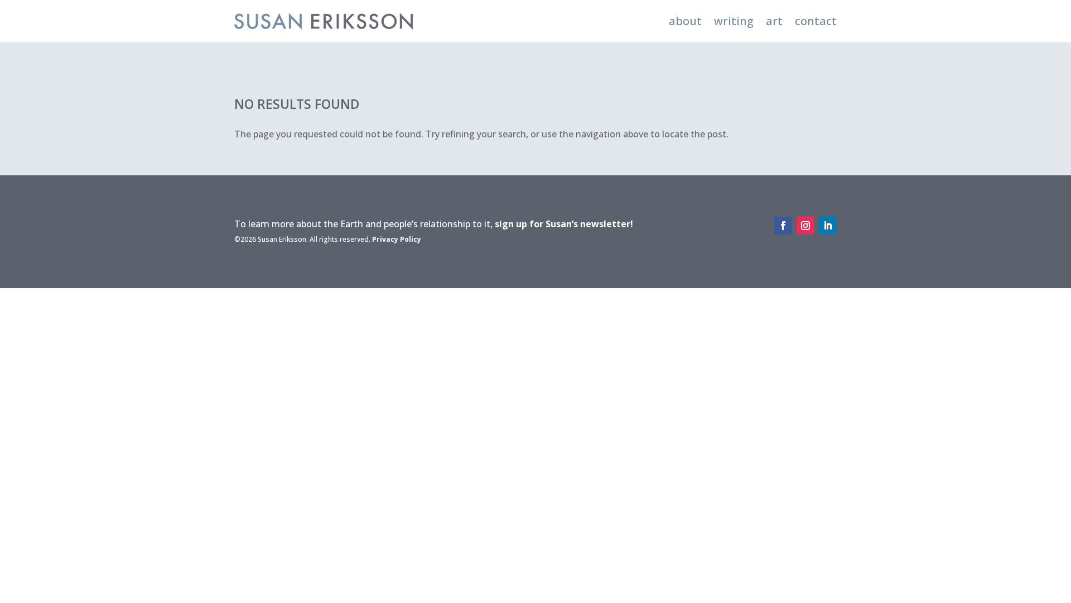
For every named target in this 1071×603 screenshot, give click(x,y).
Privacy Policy (396, 239)
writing (734, 20)
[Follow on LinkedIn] (828, 225)
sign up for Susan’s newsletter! (564, 224)
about (685, 20)
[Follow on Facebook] (783, 225)
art (774, 20)
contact (816, 20)
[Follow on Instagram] (805, 225)
